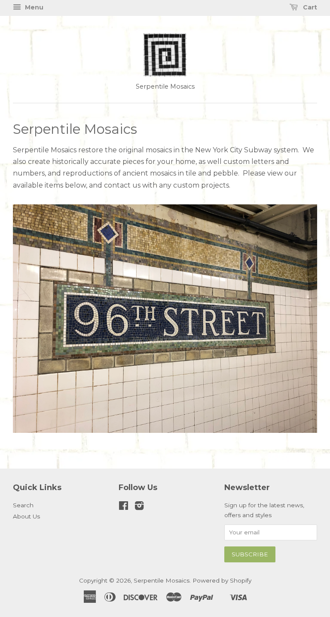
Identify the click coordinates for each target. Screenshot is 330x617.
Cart (309, 7)
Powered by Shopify (221, 580)
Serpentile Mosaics (161, 580)
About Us (26, 516)
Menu (33, 7)
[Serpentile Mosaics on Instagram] (139, 507)
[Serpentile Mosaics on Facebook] (123, 507)
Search (23, 505)
